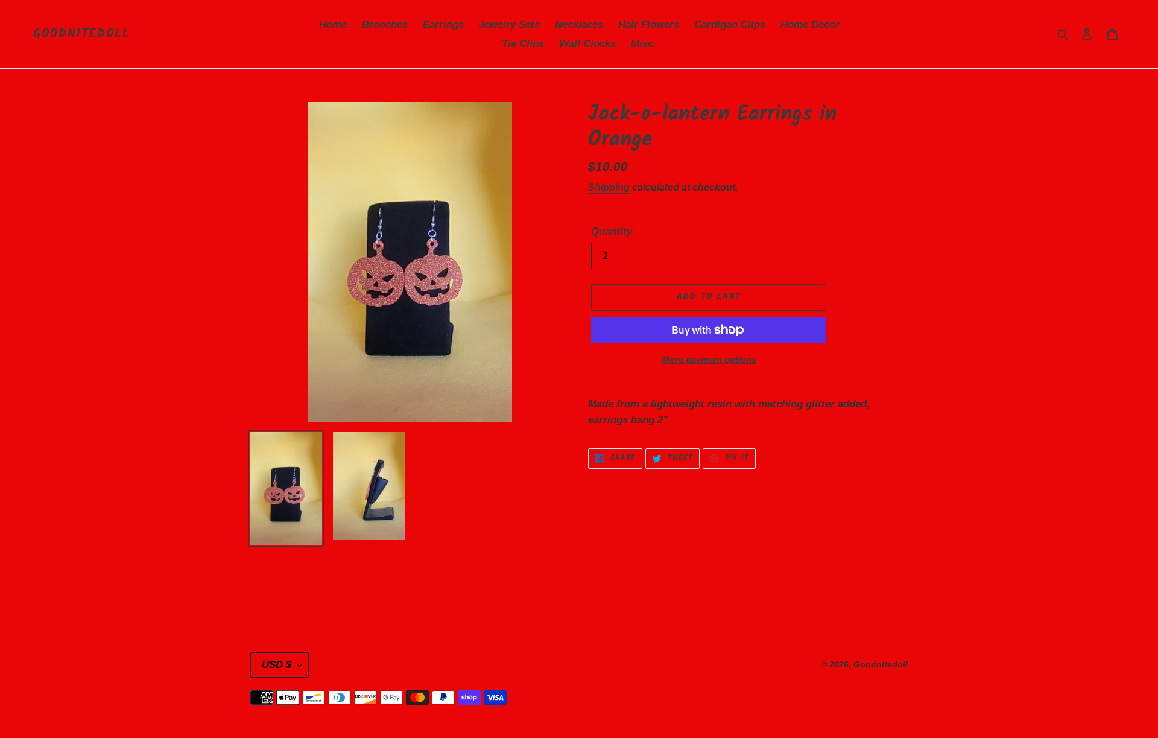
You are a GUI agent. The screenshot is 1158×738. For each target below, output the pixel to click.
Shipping (609, 187)
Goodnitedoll (81, 34)
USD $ (276, 664)
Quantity (611, 231)
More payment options (709, 359)
